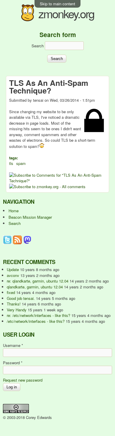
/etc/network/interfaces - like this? (36, 321)
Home (14, 210)
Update (13, 269)
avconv (13, 275)
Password (12, 362)
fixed (11, 292)
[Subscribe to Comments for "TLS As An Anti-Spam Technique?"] (57, 180)
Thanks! (14, 304)
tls (11, 163)
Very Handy (17, 310)
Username (13, 345)
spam (21, 163)
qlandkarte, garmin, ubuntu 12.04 (35, 287)
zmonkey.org (66, 13)
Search (38, 46)
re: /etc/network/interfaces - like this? (38, 315)
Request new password (22, 380)
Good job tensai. (21, 298)
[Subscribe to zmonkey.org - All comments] (47, 186)
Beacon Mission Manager (30, 217)
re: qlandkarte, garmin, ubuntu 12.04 (37, 281)
